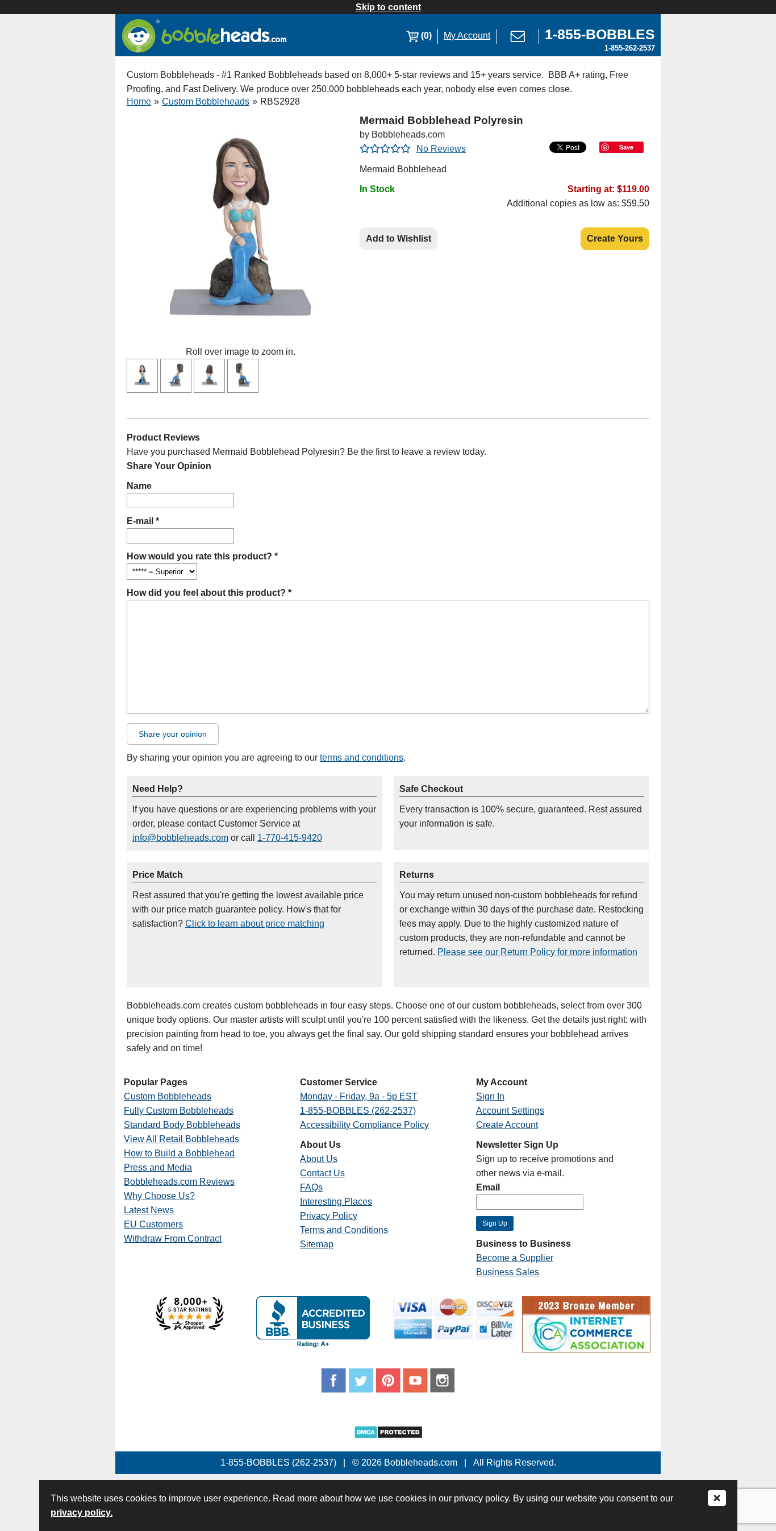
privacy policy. (81, 1512)
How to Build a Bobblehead (179, 1153)
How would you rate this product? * (202, 556)
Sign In (490, 1096)
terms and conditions (361, 757)
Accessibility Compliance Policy (364, 1125)
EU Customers (153, 1224)
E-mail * (143, 521)
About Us (318, 1159)
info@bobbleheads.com (180, 838)
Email (488, 1187)
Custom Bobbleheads (205, 101)
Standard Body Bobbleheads (182, 1125)
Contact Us (322, 1173)
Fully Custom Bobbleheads (178, 1110)
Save (626, 147)
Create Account (507, 1125)
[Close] (717, 1498)
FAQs (311, 1187)
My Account (467, 35)
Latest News (149, 1210)
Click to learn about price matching (254, 923)
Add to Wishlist (398, 238)
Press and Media (158, 1167)
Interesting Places (336, 1201)
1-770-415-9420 (289, 838)
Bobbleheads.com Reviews (179, 1181)
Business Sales (507, 1272)
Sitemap (316, 1244)
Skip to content (388, 7)
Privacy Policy (328, 1216)
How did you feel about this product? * (209, 593)
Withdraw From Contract (173, 1238)
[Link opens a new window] (190, 1327)
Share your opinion (173, 733)
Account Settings (510, 1110)
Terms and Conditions (344, 1230)
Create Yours (615, 238)
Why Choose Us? (159, 1196)
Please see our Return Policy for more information (537, 952)
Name (139, 486)
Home (139, 101)
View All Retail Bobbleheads (181, 1139)
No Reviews (441, 148)
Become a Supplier (514, 1258)
